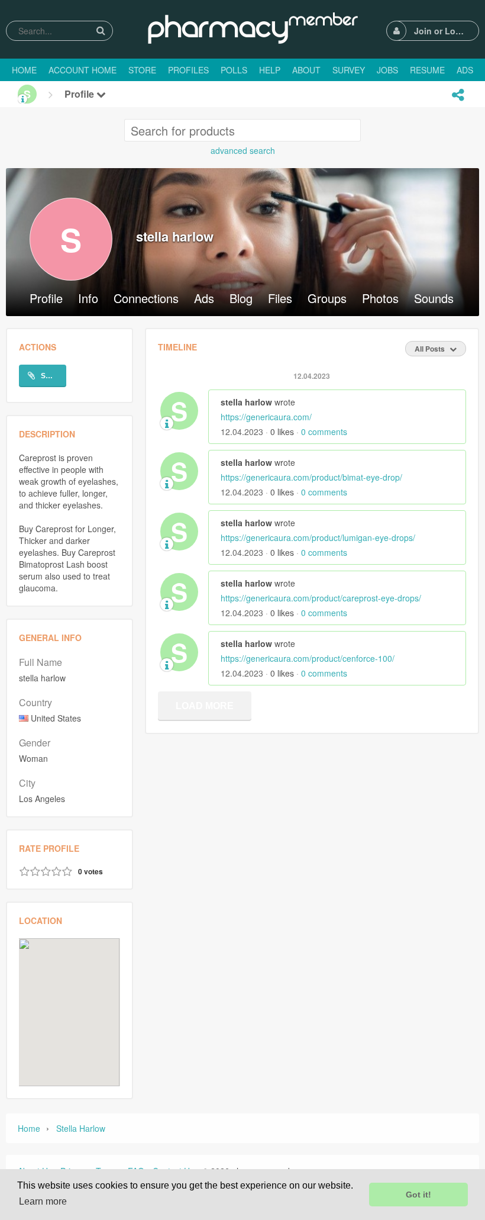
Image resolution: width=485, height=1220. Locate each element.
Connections (146, 299)
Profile (80, 94)
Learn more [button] (43, 1201)
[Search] (100, 30)
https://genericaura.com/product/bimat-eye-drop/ (311, 477)
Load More (205, 706)
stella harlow (80, 1128)
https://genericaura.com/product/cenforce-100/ (308, 658)
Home (29, 1128)
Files (280, 299)
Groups (327, 299)
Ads (204, 299)
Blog (241, 299)
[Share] (457, 95)
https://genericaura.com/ (266, 417)
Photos (380, 299)
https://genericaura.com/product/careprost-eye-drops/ (321, 598)
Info (88, 299)
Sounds (434, 299)
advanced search (243, 150)
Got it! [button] (418, 1194)
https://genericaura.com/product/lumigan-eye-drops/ (318, 537)
